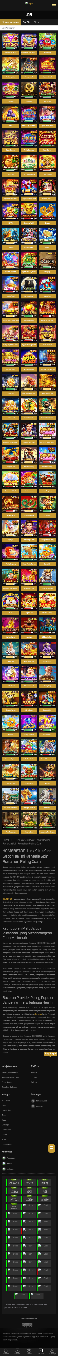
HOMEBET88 (7, 899)
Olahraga (5, 1125)
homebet (39, 1106)
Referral (34, 1082)
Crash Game (6, 1130)
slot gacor (38, 1014)
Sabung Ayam (7, 1144)
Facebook (11, 1158)
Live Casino (6, 1110)
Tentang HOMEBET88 (10, 1072)
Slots (3, 1105)
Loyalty (34, 1077)
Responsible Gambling (10, 1077)
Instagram (11, 1169)
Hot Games (6, 1100)
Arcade (4, 1134)
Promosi (34, 1072)
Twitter (9, 1163)
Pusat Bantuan (7, 1082)
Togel (4, 1120)
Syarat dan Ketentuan (10, 1087)
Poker (4, 1139)
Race (4, 1115)
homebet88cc (41, 1101)
